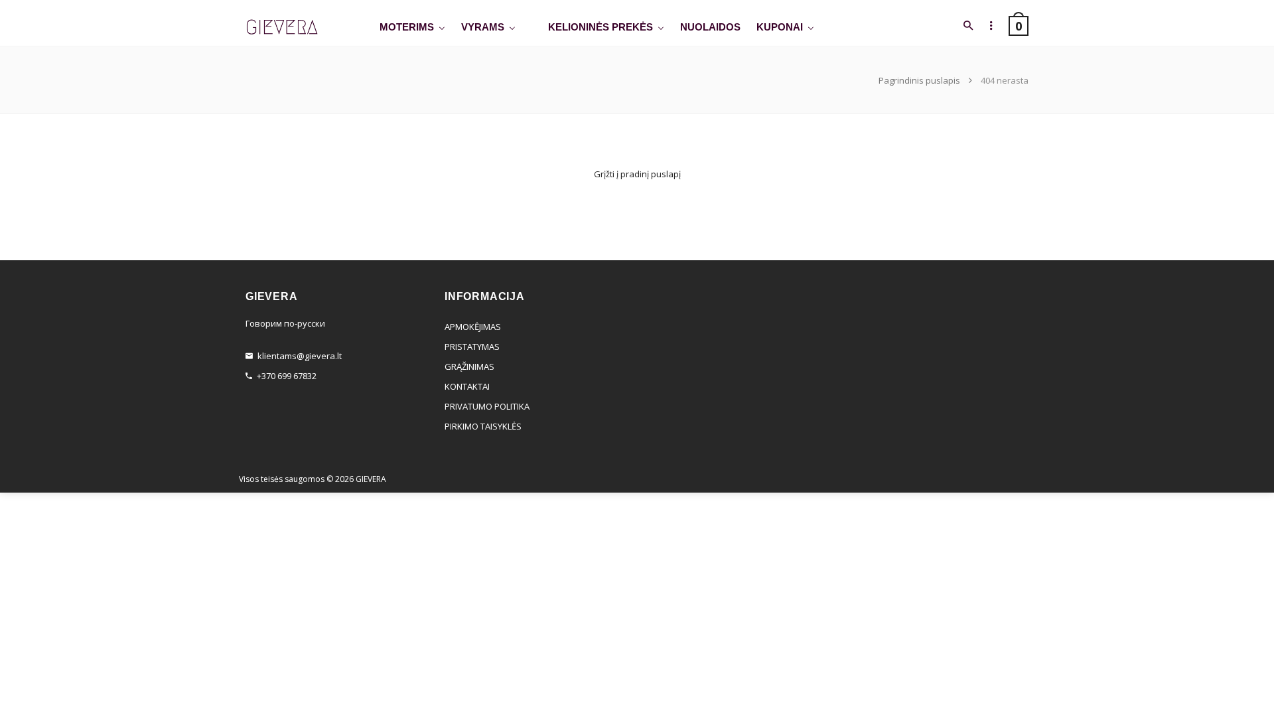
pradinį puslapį (650, 174)
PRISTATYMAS (472, 347)
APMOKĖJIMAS (473, 327)
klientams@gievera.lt (299, 356)
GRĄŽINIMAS (469, 366)
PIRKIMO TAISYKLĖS (483, 426)
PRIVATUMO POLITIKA (487, 406)
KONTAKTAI (467, 386)
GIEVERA (371, 479)
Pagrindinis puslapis (920, 80)
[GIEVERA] (282, 27)
